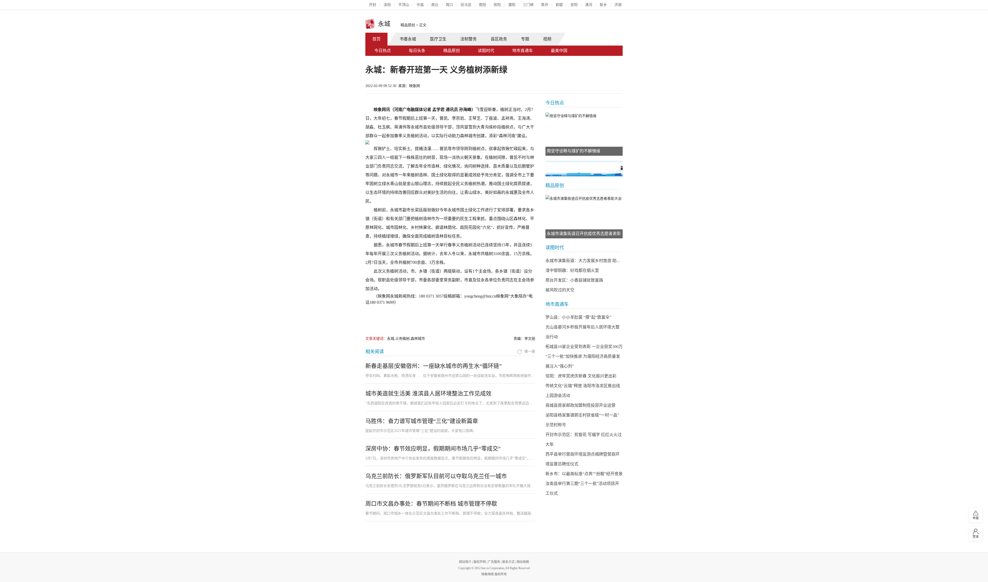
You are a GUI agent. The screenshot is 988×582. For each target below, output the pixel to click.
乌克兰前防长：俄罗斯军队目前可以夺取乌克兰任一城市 (436, 476)
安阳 (574, 5)
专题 (525, 39)
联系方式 (508, 562)
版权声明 (479, 562)
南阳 (482, 5)
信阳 (497, 5)
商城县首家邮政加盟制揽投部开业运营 (580, 405)
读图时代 (486, 50)
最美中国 (559, 50)
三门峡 (528, 5)
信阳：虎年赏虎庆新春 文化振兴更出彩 (580, 376)
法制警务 (468, 39)
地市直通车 (522, 50)
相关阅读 (374, 351)
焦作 (544, 5)
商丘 (434, 5)
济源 (618, 5)
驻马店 (466, 5)
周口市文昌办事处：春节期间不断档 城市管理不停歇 (431, 503)
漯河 (588, 5)
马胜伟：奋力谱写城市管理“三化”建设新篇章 (423, 421)
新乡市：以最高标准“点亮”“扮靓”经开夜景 (584, 474)
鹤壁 (559, 5)
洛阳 (387, 5)
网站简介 (465, 562)
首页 (376, 39)
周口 (449, 5)
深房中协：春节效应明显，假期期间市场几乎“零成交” (433, 448)
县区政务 (499, 39)
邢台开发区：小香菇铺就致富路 (574, 280)
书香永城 (408, 39)
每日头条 (417, 50)
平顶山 (403, 5)
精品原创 (408, 25)
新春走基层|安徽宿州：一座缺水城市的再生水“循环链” (433, 366)
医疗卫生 (438, 39)
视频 (547, 39)
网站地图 (523, 562)
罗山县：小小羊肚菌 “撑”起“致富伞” (578, 317)
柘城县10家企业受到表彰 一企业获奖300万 (584, 346)
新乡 (603, 5)
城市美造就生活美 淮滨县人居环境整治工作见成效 (428, 393)
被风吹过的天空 (559, 290)
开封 (372, 5)
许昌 (420, 5)
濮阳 (511, 5)
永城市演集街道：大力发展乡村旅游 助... (582, 260)
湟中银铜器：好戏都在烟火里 (572, 270)
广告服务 (494, 562)
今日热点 (382, 50)
